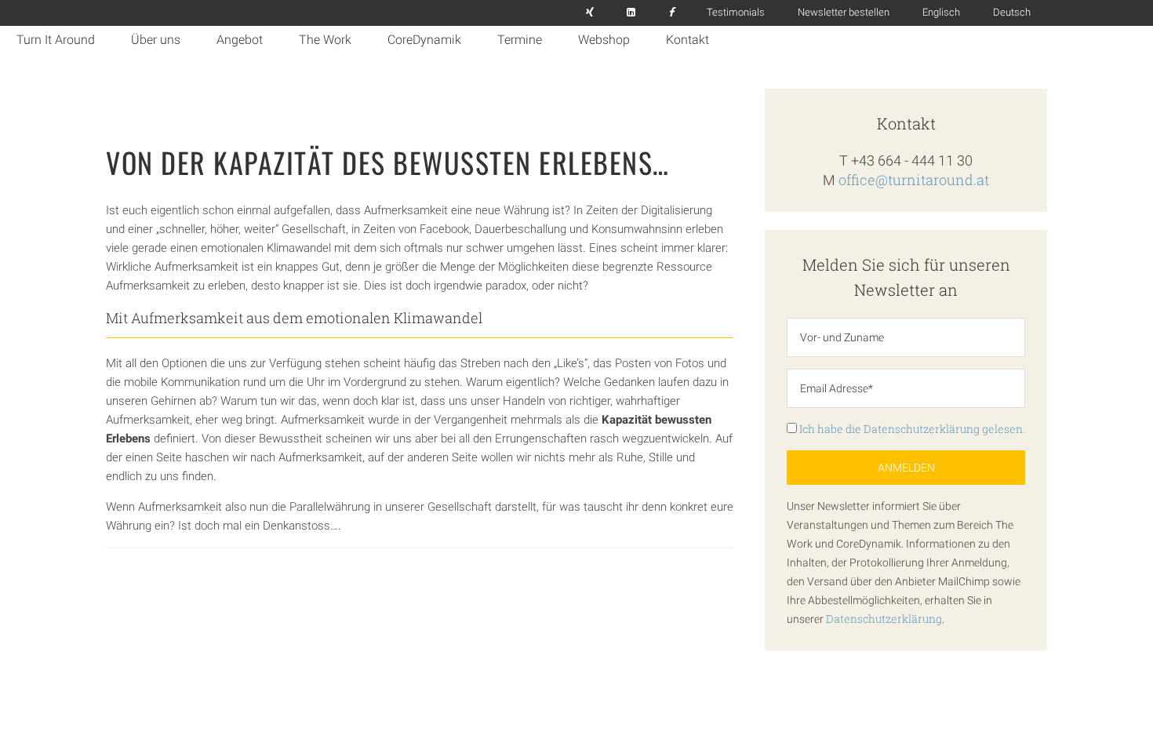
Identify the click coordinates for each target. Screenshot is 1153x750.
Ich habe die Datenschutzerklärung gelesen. (911, 428)
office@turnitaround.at (913, 179)
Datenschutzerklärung (884, 618)
